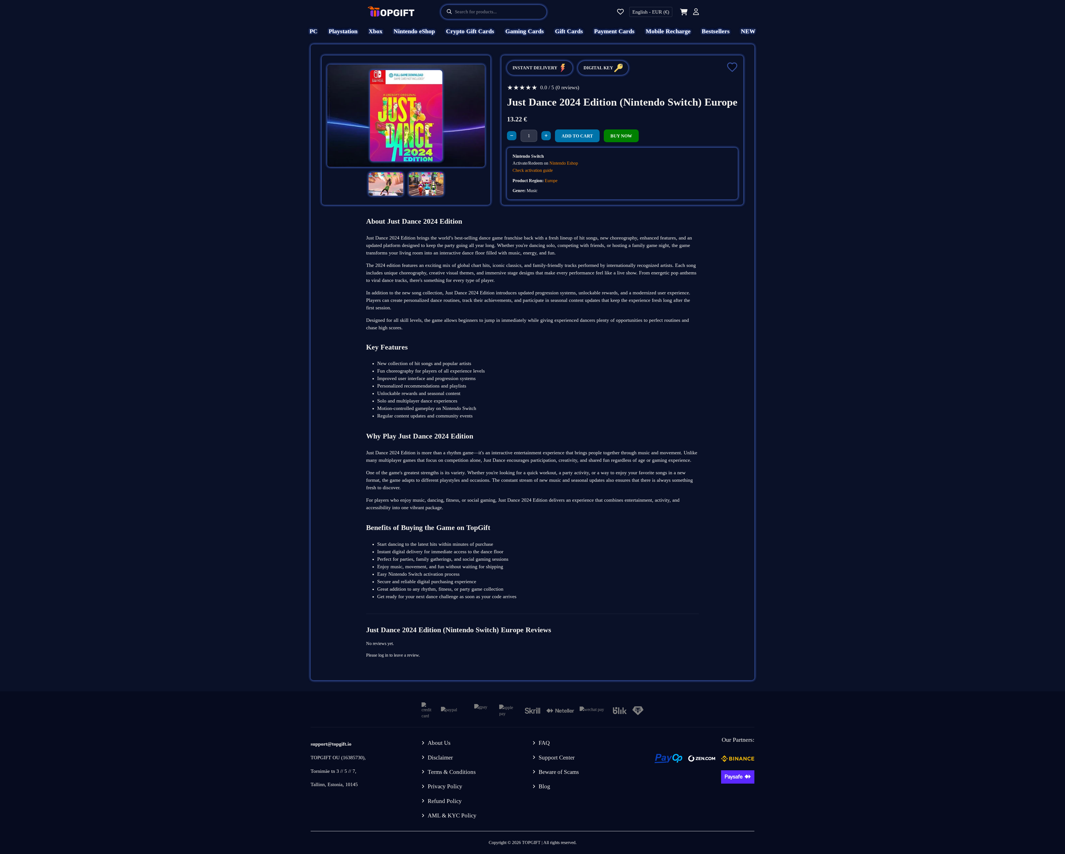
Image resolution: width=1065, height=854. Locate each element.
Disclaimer (440, 757)
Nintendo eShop (414, 31)
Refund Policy (445, 801)
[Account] (696, 12)
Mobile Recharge (668, 31)
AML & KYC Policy (452, 815)
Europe (551, 180)
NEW (748, 31)
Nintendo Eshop (563, 163)
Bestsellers (716, 31)
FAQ (544, 743)
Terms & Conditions (452, 772)
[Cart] (683, 12)
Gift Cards (569, 31)
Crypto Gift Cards (470, 31)
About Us (439, 743)
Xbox (375, 31)
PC (314, 31)
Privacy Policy (445, 786)
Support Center (557, 757)
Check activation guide (533, 170)
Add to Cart (577, 136)
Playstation (343, 31)
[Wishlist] (620, 12)
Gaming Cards (524, 31)
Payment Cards (614, 31)
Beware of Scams (559, 772)
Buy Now (621, 136)
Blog (544, 786)
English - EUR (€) (650, 12)
